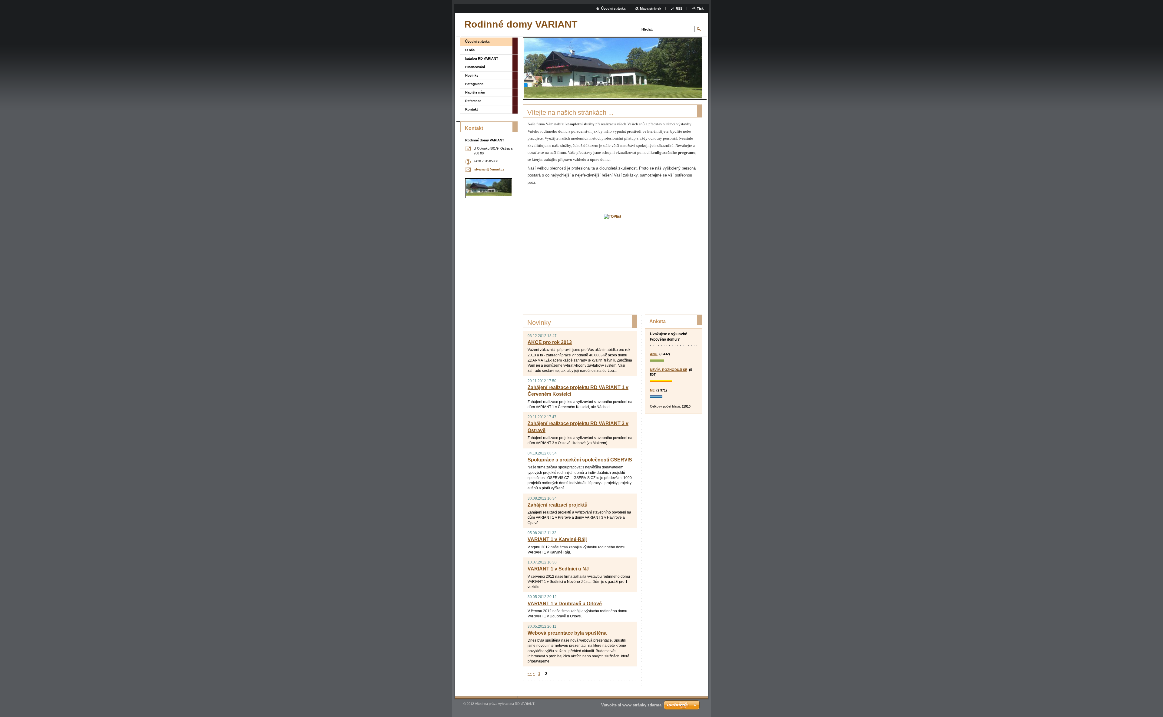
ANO (654, 354)
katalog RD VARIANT (481, 58)
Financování (475, 67)
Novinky (471, 75)
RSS (679, 8)
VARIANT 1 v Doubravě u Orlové (565, 603)
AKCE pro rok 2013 (550, 342)
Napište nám (475, 92)
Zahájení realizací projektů (558, 504)
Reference (473, 101)
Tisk (700, 8)
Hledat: (647, 29)
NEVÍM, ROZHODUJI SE (668, 370)
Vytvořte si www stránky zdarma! (632, 705)
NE (652, 390)
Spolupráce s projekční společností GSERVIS (580, 459)
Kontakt (471, 109)
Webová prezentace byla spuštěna (567, 633)
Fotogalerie (474, 84)
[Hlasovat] (673, 360)
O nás (470, 50)
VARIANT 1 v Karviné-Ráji (557, 539)
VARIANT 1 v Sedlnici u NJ (558, 568)
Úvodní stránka (477, 41)
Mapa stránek (650, 8)
